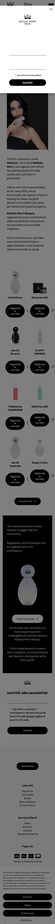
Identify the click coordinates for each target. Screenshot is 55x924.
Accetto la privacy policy (29, 75)
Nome (12, 46)
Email (12, 60)
